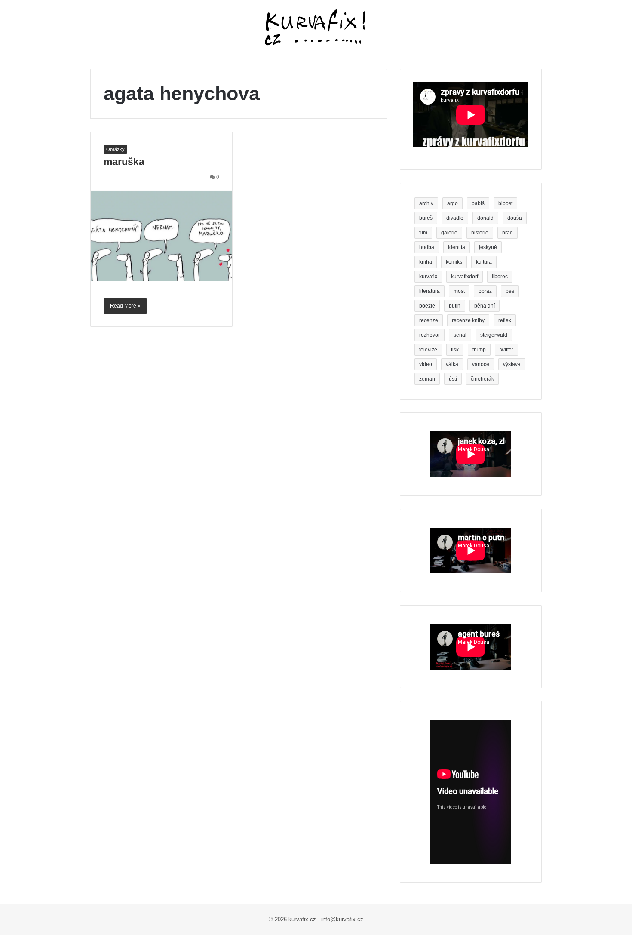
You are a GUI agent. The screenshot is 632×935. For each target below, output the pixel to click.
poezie (427, 306)
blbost (505, 203)
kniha (425, 262)
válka (452, 364)
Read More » (125, 306)
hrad (507, 233)
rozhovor (429, 335)
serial (460, 335)
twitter (506, 350)
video (425, 364)
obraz (485, 291)
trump (479, 350)
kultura (484, 262)
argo (452, 203)
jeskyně (488, 247)
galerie (449, 233)
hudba (426, 247)
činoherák (482, 379)
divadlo (454, 218)
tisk (455, 350)
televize (428, 350)
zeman (427, 379)
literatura (429, 291)
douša (514, 218)
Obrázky (115, 149)
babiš (478, 203)
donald (485, 218)
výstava (512, 364)
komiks (454, 262)
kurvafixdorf (464, 277)
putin (454, 306)
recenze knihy (468, 320)
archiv (426, 203)
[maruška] (161, 236)
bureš (426, 218)
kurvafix (428, 277)
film (423, 233)
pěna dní (484, 306)
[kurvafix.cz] (316, 28)
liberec (500, 277)
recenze (428, 320)
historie (479, 233)
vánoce (480, 364)
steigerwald (493, 335)
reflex (504, 320)
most (459, 291)
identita (456, 247)
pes (510, 291)
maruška (124, 161)
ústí (453, 379)
